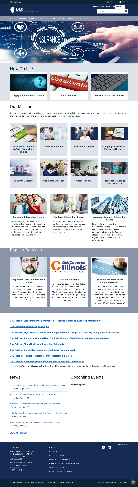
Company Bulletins (56, 455)
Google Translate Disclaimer (60, 471)
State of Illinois (123, 482)
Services (125, 2)
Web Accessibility (16, 482)
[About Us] (88, 18)
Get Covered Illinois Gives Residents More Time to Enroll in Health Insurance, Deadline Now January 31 (36, 422)
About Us (83, 18)
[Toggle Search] (126, 11)
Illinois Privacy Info (66, 482)
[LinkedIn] (109, 448)
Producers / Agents (36, 18)
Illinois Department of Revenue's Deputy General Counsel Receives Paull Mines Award (35, 404)
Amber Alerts (52, 482)
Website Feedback (56, 467)
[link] (103, 448)
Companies (51, 18)
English (118, 6)
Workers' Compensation (67, 18)
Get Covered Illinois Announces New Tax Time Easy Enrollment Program (38, 413)
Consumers (21, 18)
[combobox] (120, 7)
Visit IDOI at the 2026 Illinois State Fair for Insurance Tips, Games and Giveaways (39, 385)
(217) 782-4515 (16, 470)
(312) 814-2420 (16, 459)
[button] (69, 58)
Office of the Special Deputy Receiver (64, 463)
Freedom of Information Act (60, 459)
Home (12, 18)
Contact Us (53, 452)
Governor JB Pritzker (104, 482)
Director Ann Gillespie (101, 7)
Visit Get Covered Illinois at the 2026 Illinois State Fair (34, 394)
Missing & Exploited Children (35, 482)
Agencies (113, 2)
